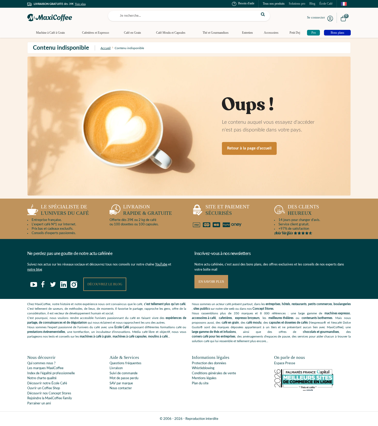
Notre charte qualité (42, 378)
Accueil (106, 48)
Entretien (247, 32)
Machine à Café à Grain (50, 32)
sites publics (201, 308)
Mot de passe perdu (124, 378)
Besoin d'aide (246, 3)
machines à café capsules (130, 336)
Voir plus (80, 3)
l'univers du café (65, 210)
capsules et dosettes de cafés (288, 322)
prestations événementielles (46, 331)
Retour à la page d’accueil (249, 148)
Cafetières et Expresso (95, 32)
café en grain (230, 322)
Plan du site (200, 383)
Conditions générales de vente (214, 373)
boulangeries (342, 304)
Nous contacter (121, 388)
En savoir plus (211, 281)
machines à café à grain (95, 336)
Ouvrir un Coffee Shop (43, 388)
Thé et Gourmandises (216, 32)
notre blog (34, 269)
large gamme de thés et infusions (214, 331)
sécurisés (227, 210)
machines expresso (337, 313)
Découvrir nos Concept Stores (49, 393)
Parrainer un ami (39, 403)
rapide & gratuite (147, 210)
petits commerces (320, 304)
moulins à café (158, 336)
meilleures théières (280, 317)
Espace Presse (284, 363)
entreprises (273, 304)
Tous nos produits (274, 3)
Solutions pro (297, 3)
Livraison (116, 368)
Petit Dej (295, 32)
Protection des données (209, 363)
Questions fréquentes (125, 363)
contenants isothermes (317, 317)
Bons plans (337, 32)
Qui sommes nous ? (41, 363)
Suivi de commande (124, 373)
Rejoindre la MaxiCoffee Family (49, 398)
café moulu (254, 322)
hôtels (286, 304)
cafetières (225, 317)
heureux (303, 210)
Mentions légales (204, 378)
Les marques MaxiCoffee (45, 368)
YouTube (161, 264)
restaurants (299, 304)
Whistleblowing (203, 368)
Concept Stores (263, 308)
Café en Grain (132, 32)
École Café (325, 3)
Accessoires (271, 32)
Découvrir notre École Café (47, 383)
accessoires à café (204, 317)
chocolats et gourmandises (321, 331)
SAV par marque (121, 383)
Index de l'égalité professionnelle (51, 373)
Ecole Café (121, 327)
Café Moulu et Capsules (170, 32)
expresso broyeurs (247, 317)
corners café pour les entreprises (213, 336)
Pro (313, 32)
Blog (312, 3)
